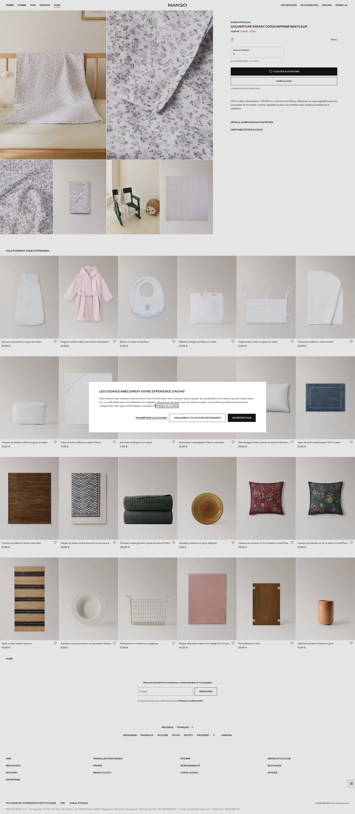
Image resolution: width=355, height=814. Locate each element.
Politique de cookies (167, 405)
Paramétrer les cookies (151, 417)
